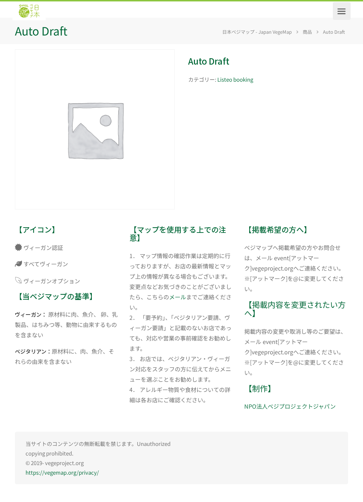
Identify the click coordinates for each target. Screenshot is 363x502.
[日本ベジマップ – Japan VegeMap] (29, 11)
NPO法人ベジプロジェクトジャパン (290, 406)
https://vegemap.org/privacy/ (62, 472)
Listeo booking (235, 79)
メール (177, 297)
